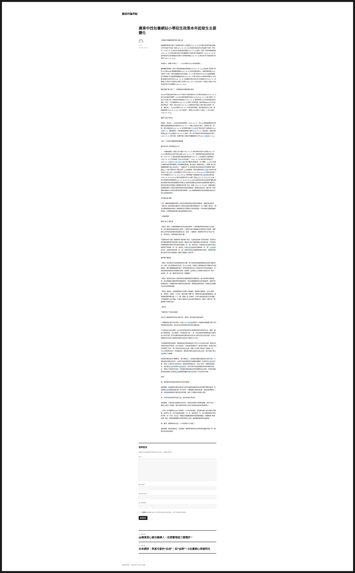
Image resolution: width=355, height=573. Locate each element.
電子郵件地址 (143, 493)
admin (141, 45)
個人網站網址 (142, 502)
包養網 (195, 128)
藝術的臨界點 (130, 13)
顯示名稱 (142, 484)
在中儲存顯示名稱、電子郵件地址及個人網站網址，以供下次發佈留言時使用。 (164, 512)
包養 (181, 40)
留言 (140, 456)
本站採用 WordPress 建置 (138, 565)
